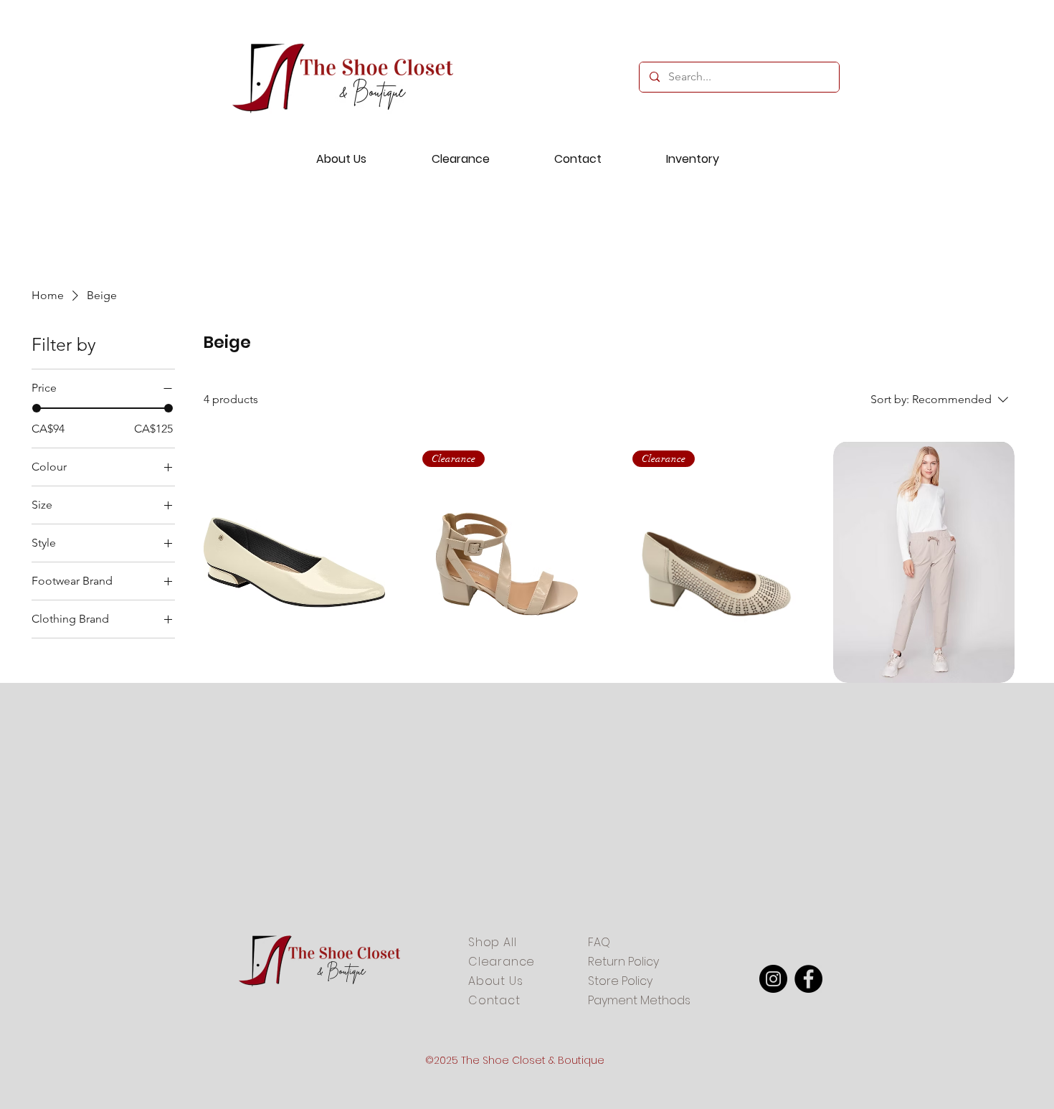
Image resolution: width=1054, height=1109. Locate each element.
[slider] (36, 408)
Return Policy (623, 961)
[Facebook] (808, 979)
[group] (527, 269)
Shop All (492, 942)
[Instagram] (773, 979)
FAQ (599, 942)
